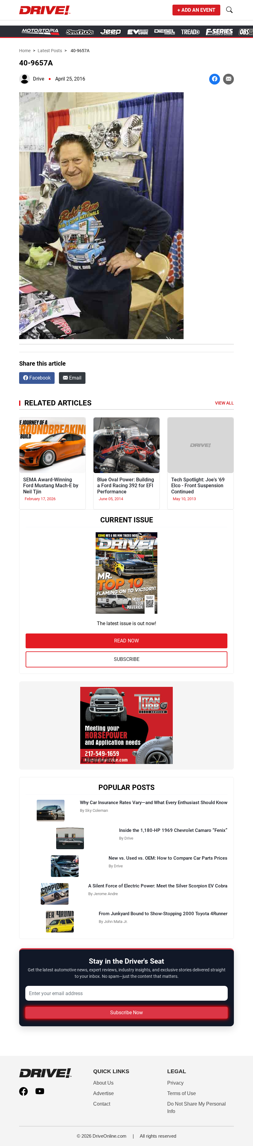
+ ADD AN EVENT (196, 10)
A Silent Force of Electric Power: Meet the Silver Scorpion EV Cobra (157, 886)
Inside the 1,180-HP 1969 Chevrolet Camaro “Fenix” (173, 830)
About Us (103, 1083)
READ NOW (126, 641)
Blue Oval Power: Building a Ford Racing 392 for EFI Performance (125, 485)
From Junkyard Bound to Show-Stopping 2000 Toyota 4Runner (163, 913)
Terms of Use (181, 1093)
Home (25, 50)
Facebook (39, 378)
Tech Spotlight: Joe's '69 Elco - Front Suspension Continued (198, 485)
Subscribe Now (126, 1012)
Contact (101, 1104)
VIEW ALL (224, 403)
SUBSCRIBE (126, 659)
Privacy (175, 1083)
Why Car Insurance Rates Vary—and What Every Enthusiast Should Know (153, 802)
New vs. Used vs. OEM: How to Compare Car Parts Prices (168, 858)
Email (74, 378)
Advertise (103, 1093)
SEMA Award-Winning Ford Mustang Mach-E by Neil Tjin (50, 485)
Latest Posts (50, 50)
